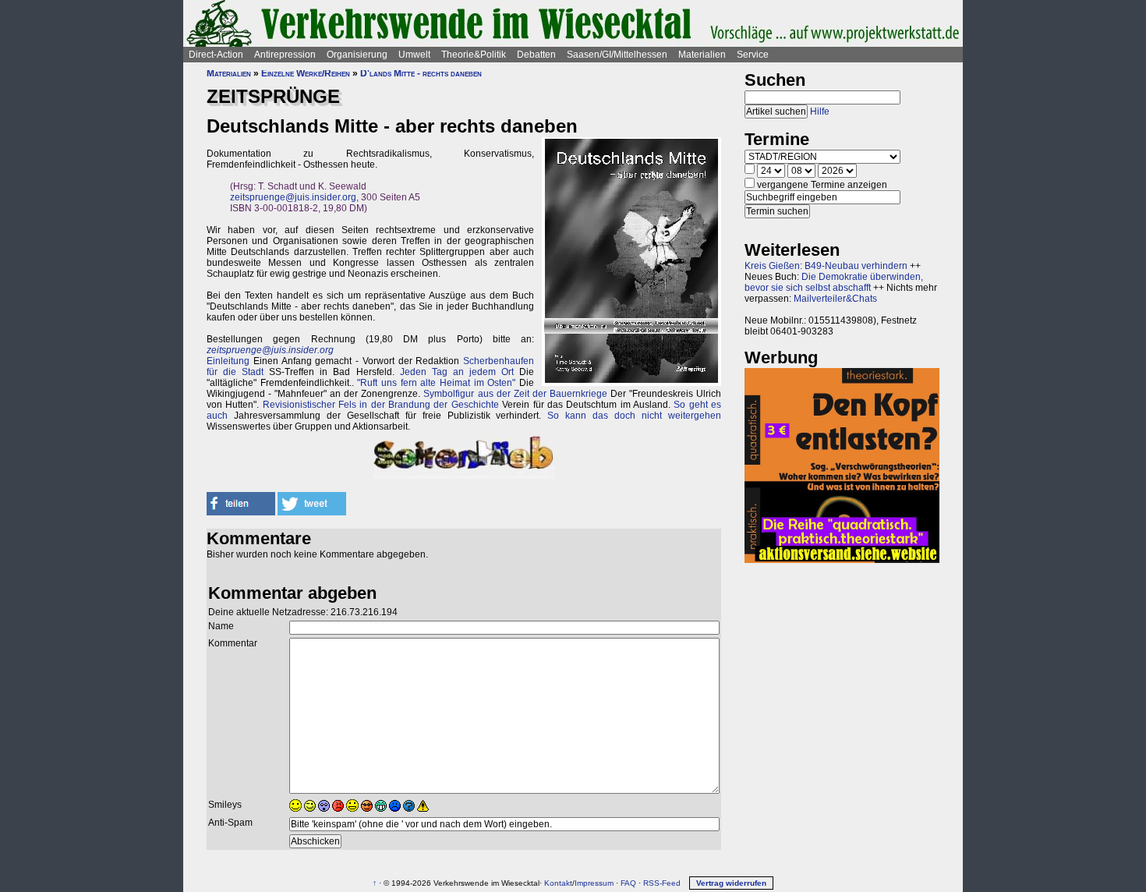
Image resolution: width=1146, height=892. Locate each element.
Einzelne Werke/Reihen (305, 73)
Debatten (536, 54)
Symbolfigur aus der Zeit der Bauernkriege (515, 393)
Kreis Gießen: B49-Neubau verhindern (826, 265)
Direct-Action (216, 54)
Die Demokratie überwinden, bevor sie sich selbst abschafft (834, 282)
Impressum (594, 883)
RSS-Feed (662, 883)
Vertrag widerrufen (731, 883)
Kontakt (558, 883)
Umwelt (414, 54)
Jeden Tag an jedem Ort (457, 371)
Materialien (702, 54)
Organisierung (357, 54)
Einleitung (228, 361)
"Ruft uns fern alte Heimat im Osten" (436, 382)
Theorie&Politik (473, 54)
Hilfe (819, 111)
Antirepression (285, 54)
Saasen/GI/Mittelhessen (617, 54)
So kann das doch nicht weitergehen (634, 415)
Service (753, 54)
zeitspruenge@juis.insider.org (293, 197)
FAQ (628, 883)
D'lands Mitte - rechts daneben (421, 73)
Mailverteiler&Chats (835, 298)
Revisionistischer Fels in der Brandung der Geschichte (381, 404)
